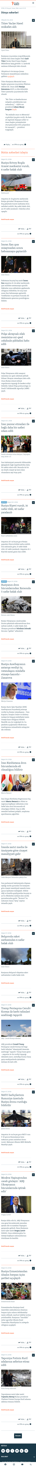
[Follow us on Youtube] (17, 1451)
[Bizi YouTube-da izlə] (22, 1464)
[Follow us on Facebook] (3, 1451)
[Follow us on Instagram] (8, 1451)
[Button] (7, 144)
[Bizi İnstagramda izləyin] (14, 1464)
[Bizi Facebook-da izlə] (5, 1464)
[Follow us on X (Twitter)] (12, 1451)
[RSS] (22, 1451)
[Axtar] (31, 1464)
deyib (14, 110)
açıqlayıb (10, 76)
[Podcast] (26, 1451)
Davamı (18, 1436)
